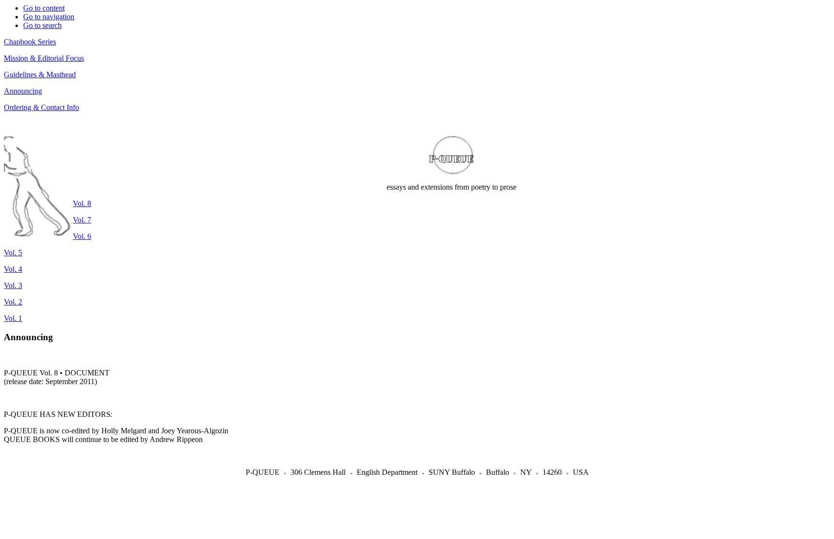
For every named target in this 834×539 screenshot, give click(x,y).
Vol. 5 (13, 253)
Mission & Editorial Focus (44, 58)
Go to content (44, 8)
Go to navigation (48, 17)
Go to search (42, 25)
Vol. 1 (13, 318)
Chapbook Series (30, 42)
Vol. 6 (82, 236)
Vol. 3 (13, 285)
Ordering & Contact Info (41, 107)
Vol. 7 (82, 220)
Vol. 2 (13, 302)
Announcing (23, 91)
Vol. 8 (82, 203)
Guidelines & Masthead (40, 74)
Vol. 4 (13, 269)
